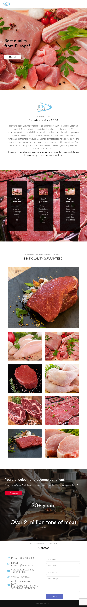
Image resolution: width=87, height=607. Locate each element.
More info (13, 57)
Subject (63, 572)
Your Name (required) (63, 559)
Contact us (14, 493)
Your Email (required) (63, 565)
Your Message (63, 584)
